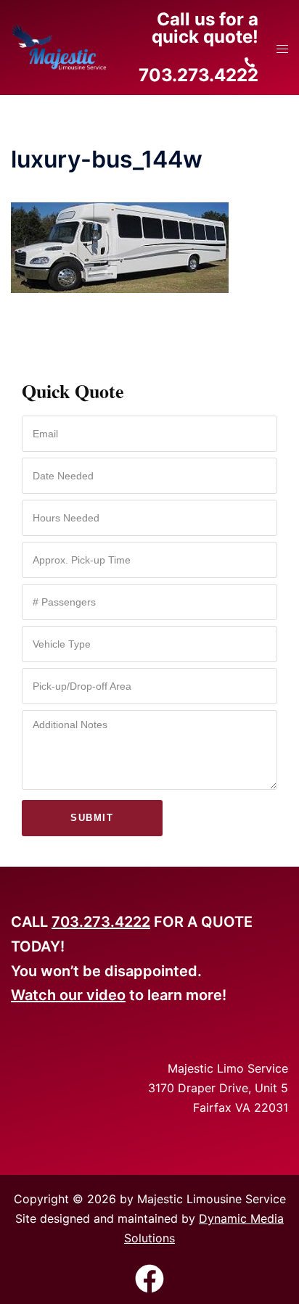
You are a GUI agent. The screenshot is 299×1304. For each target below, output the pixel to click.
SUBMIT (91, 817)
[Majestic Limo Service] (59, 46)
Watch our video (68, 995)
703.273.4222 (101, 921)
